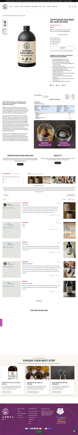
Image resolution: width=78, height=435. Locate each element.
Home (3, 15)
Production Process (33, 413)
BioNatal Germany (66, 31)
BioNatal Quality (32, 417)
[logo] (5, 6)
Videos (30, 421)
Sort (64, 199)
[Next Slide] (75, 180)
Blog (30, 423)
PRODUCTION (27, 6)
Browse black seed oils (33, 392)
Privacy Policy (20, 417)
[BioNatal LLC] (9, 411)
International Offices (21, 413)
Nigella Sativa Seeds (33, 415)
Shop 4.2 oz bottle (7, 392)
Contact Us (19, 415)
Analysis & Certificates (33, 411)
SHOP (11, 6)
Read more (20, 164)
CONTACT (49, 6)
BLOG (40, 6)
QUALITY (22, 6)
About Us (19, 411)
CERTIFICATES (35, 6)
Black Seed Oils (8, 15)
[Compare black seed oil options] (37, 372)
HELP (44, 6)
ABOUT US (54, 6)
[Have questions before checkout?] (62, 372)
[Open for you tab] (74, 431)
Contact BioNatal (57, 392)
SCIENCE (17, 6)
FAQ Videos (31, 419)
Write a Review (72, 195)
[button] (55, 25)
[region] (52, 180)
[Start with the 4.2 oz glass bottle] (12, 372)
